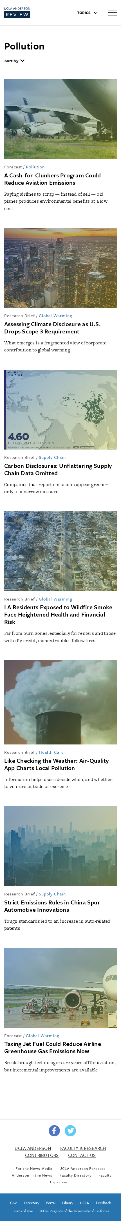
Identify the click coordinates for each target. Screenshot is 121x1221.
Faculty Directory (75, 1175)
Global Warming (55, 315)
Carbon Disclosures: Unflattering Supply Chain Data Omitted (58, 469)
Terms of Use (22, 1211)
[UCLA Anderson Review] (27, 13)
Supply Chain (52, 457)
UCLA (84, 1203)
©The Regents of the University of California (74, 1211)
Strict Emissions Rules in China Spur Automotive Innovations (52, 906)
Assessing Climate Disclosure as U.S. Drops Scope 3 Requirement (52, 327)
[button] (14, 61)
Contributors (42, 1155)
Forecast (13, 167)
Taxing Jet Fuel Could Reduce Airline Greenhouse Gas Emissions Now (52, 1047)
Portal (50, 1203)
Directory (31, 1203)
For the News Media (33, 1168)
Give (13, 1203)
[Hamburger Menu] (112, 12)
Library (67, 1203)
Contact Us (82, 1155)
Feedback (103, 1203)
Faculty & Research (83, 1148)
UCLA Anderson (33, 1148)
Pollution (35, 167)
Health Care (51, 752)
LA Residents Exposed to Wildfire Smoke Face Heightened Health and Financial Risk (58, 614)
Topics (84, 12)
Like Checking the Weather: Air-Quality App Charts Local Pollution (56, 764)
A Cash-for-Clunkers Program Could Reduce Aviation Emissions (52, 179)
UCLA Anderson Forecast (82, 1168)
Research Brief (19, 315)
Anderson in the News (32, 1175)
